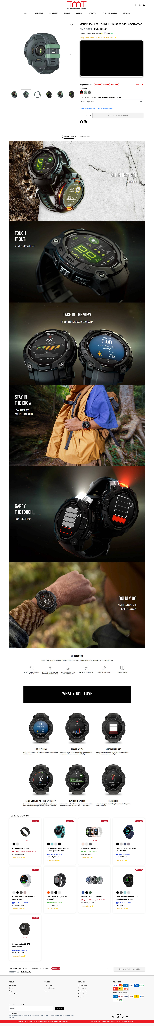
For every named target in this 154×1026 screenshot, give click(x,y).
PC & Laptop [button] (38, 13)
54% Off (139, 869)
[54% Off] (129, 880)
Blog (10, 991)
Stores (11, 988)
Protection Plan (82, 991)
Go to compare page (105, 108)
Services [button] (126, 13)
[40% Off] (129, 831)
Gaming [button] (79, 13)
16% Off (35, 821)
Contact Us (12, 985)
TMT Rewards (82, 985)
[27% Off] (25, 880)
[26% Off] (60, 831)
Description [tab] (69, 137)
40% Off (139, 821)
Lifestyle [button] (92, 13)
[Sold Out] (60, 880)
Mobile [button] (67, 13)
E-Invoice (46, 991)
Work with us (13, 994)
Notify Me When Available (118, 115)
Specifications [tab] (84, 137)
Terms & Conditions (49, 988)
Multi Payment (82, 988)
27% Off (35, 869)
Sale (25, 13)
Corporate (81, 997)
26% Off (70, 821)
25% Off (35, 918)
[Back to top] (4, 1003)
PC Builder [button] (53, 13)
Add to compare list (88, 108)
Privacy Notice (48, 985)
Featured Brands (110, 13)
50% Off (104, 821)
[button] (56, 991)
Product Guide (82, 994)
